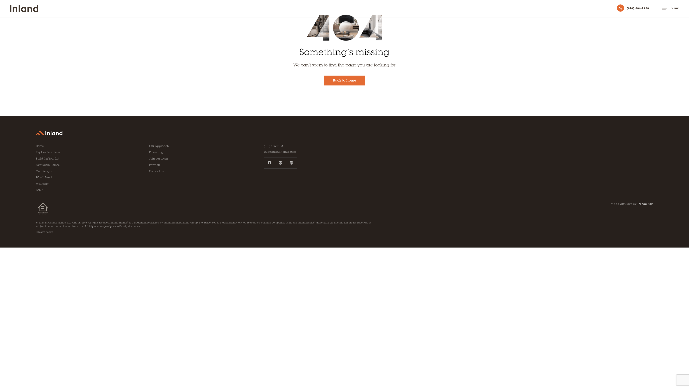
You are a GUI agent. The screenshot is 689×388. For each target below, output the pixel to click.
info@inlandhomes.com (280, 152)
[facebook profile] (269, 163)
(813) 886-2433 (273, 146)
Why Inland (44, 177)
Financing (156, 152)
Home (40, 146)
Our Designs (44, 171)
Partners (154, 165)
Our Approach (159, 146)
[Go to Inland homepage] (27, 8)
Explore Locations (48, 152)
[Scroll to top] (674, 364)
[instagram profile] (291, 163)
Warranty (42, 184)
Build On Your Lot (47, 158)
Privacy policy (44, 232)
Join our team (158, 158)
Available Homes (48, 165)
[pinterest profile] (280, 163)
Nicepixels (646, 204)
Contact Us (156, 171)
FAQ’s (39, 190)
